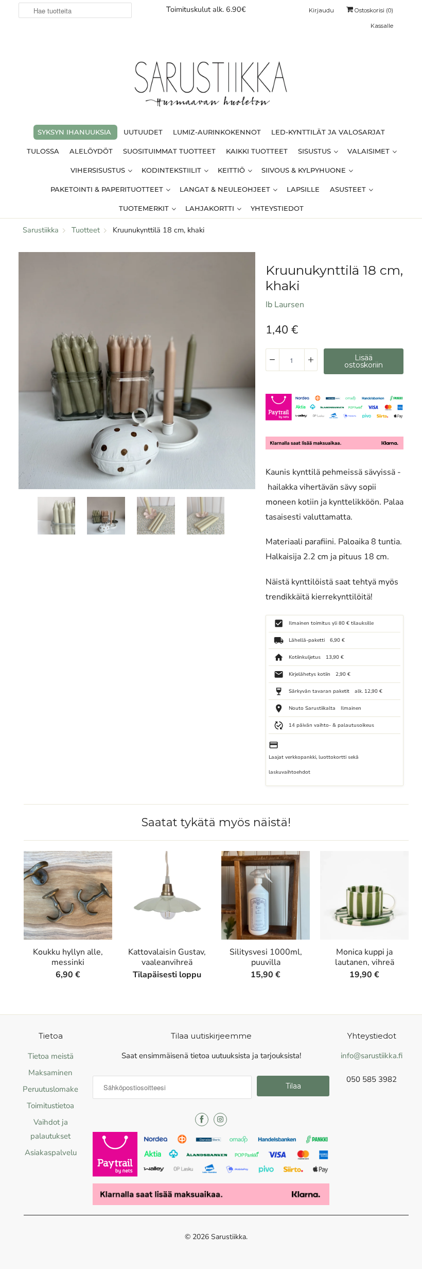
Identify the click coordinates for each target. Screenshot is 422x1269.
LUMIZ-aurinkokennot (217, 132)
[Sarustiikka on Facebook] (201, 1119)
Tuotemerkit (145, 208)
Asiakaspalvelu (51, 1152)
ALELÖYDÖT (91, 151)
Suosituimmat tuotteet (169, 151)
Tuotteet (86, 230)
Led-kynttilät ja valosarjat (328, 132)
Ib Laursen (285, 304)
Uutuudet (143, 132)
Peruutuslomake (50, 1089)
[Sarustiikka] (211, 86)
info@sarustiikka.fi (371, 1055)
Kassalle (382, 25)
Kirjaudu (321, 10)
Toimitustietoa (50, 1105)
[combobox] (75, 10)
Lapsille (303, 189)
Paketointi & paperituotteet (107, 189)
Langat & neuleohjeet (226, 189)
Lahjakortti (210, 208)
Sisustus (315, 151)
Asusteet (349, 189)
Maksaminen (50, 1072)
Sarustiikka (228, 1237)
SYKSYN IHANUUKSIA (74, 132)
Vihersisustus (99, 170)
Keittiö (232, 170)
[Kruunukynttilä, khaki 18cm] (137, 370)
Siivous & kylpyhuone (304, 170)
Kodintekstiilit (172, 170)
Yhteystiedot (277, 208)
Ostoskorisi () (373, 10)
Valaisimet (369, 151)
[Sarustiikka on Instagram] (220, 1119)
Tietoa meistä (51, 1056)
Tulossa (43, 151)
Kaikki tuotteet (257, 151)
